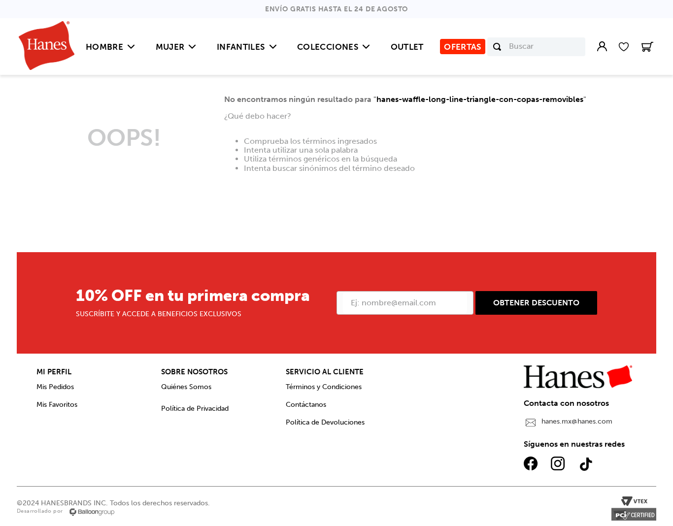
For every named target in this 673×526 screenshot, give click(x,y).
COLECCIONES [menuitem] (327, 47)
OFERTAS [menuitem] (462, 47)
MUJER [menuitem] (170, 47)
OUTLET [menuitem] (407, 47)
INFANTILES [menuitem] (241, 47)
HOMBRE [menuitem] (104, 47)
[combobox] (536, 46)
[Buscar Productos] (497, 46)
